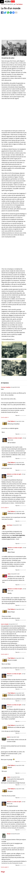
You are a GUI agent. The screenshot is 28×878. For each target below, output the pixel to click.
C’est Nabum (19, 4)
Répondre (17, 415)
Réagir (3, 872)
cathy (9, 574)
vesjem (8, 777)
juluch (8, 737)
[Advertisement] (14, 27)
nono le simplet (4, 624)
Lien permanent (23, 415)
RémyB (8, 833)
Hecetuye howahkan (6, 387)
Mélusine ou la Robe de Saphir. (15, 438)
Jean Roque (9, 525)
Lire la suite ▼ (5, 417)
